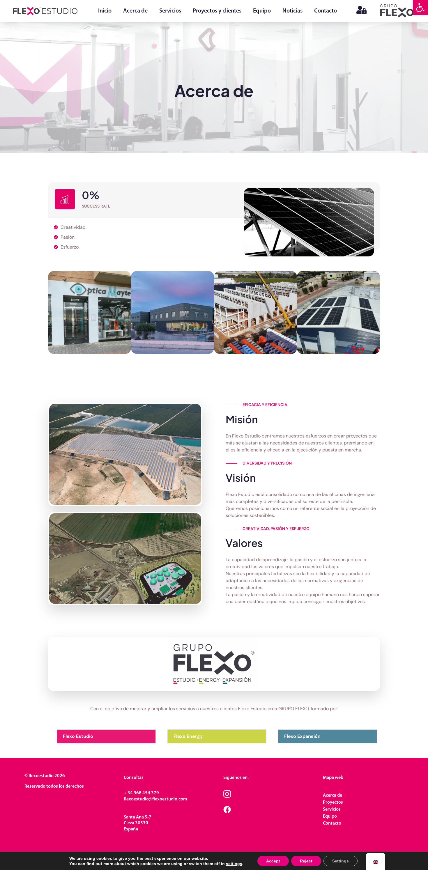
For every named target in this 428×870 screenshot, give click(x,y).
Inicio (105, 11)
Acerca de (135, 11)
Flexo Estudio (78, 736)
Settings (340, 861)
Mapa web (333, 777)
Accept (273, 861)
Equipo (262, 11)
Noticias (292, 11)
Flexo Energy (188, 736)
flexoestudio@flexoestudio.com (155, 799)
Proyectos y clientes (217, 11)
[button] (420, 7)
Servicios (170, 11)
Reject (306, 861)
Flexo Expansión (302, 736)
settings (234, 863)
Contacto (325, 11)
